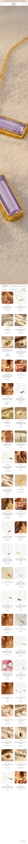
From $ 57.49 (20, 332)
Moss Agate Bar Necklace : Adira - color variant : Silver (19, 695)
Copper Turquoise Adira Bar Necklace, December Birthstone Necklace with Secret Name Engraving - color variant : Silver (5, 695)
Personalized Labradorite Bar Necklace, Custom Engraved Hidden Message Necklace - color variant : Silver (19, 511)
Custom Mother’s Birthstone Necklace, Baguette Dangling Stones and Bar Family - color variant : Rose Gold (8, 718)
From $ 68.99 (7, 310)
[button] (23, 4)
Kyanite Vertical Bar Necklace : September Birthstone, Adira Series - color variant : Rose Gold (8, 464)
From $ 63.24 (7, 332)
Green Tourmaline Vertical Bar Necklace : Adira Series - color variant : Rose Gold (8, 785)
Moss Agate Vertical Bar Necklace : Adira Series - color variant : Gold (20, 673)
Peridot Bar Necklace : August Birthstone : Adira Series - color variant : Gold (20, 420)
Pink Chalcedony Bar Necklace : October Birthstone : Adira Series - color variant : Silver (19, 580)
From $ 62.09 (7, 379)
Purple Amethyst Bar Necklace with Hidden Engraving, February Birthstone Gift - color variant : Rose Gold (8, 488)
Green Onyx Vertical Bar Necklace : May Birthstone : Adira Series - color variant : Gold (7, 603)
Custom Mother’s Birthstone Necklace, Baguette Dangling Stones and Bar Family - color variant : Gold (5, 718)
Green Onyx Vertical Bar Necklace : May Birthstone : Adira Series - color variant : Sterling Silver (5, 603)
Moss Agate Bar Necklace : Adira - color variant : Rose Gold (22, 695)
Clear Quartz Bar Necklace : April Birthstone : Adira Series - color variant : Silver (19, 557)
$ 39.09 (20, 403)
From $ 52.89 (7, 425)
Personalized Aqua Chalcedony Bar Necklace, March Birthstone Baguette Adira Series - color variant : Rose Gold (22, 785)
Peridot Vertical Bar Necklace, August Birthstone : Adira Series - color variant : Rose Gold (8, 420)
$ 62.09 (20, 310)
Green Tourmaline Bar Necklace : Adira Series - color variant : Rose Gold (8, 534)
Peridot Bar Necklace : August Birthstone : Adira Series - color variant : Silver (19, 420)
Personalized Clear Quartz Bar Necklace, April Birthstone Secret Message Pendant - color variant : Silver (5, 627)
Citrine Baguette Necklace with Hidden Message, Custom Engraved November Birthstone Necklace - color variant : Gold (20, 464)
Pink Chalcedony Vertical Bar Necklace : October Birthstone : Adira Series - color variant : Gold (20, 649)
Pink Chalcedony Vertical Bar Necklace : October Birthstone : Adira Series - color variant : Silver (19, 649)
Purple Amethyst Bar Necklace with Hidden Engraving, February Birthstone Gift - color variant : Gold (7, 488)
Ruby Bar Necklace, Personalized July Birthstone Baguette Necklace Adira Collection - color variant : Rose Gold (22, 373)
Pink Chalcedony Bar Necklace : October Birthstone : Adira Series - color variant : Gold (20, 580)
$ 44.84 (20, 447)
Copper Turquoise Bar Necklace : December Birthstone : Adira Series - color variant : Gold (7, 557)
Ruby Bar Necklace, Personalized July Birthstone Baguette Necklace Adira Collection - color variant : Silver (19, 373)
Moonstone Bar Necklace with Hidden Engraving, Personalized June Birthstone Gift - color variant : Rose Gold (8, 396)
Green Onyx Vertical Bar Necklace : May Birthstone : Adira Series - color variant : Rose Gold (8, 603)
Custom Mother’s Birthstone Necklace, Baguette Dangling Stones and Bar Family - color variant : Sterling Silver (7, 718)
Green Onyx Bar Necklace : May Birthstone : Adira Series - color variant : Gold (20, 603)
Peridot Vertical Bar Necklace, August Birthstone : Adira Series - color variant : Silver (5, 420)
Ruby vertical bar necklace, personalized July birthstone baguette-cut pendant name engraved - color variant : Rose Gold (8, 580)
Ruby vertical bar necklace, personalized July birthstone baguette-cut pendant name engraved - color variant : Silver (5, 580)
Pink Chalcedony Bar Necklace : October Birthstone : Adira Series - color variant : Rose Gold (22, 580)
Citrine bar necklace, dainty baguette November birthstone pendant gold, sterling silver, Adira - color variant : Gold (20, 488)
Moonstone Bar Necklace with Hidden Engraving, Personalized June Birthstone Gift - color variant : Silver (5, 396)
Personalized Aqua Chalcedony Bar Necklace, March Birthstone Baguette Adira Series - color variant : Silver (19, 785)
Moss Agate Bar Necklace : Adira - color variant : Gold (20, 695)
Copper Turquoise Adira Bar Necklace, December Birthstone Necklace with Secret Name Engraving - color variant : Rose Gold (8, 695)
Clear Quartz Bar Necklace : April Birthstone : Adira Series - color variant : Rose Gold (22, 557)
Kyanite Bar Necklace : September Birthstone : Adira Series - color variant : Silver (19, 396)
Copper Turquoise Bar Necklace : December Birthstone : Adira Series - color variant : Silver (5, 557)
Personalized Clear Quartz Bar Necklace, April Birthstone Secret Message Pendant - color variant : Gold (7, 627)
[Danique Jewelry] (14, 4)
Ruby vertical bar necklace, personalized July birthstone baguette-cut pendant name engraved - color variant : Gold (7, 580)
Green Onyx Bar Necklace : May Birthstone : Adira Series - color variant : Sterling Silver (19, 603)
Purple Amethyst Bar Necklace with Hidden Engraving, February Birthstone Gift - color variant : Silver (5, 488)
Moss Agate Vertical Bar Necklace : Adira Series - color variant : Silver (19, 673)
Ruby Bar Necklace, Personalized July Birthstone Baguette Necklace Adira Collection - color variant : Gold (20, 373)
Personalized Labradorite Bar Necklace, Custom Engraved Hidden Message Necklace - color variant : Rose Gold (22, 511)
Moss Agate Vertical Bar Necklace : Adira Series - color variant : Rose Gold (22, 673)
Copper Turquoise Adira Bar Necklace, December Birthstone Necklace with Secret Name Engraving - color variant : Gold (7, 695)
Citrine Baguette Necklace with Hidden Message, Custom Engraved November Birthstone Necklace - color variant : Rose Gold (22, 464)
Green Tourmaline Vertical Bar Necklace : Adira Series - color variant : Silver (5, 785)
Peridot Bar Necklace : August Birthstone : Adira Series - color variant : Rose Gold (22, 420)
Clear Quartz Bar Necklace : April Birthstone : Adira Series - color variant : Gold (20, 557)
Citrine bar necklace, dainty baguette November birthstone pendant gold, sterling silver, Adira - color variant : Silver (19, 488)
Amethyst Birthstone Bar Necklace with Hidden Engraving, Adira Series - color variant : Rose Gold (22, 349)
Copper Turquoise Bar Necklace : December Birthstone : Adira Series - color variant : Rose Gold (8, 557)
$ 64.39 (7, 353)
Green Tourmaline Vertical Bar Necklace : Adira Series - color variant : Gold (7, 785)
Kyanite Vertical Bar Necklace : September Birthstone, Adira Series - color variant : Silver (5, 464)
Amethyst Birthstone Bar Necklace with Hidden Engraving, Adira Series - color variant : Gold (20, 349)
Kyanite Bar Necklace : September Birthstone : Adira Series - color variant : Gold (20, 396)
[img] (7, 355)
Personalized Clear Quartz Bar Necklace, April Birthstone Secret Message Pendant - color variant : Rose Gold (8, 627)
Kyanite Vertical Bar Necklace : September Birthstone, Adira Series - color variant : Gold (7, 464)
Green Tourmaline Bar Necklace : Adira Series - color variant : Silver (5, 534)
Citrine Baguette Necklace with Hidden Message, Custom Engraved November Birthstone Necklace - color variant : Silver (19, 464)
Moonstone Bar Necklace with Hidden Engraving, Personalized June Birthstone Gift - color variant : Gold (7, 396)
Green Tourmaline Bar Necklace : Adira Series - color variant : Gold (7, 534)
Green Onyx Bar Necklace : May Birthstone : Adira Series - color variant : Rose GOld (22, 603)
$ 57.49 (7, 678)
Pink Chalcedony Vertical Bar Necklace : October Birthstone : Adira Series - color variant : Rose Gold (22, 649)
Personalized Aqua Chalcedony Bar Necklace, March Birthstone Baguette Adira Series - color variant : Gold (20, 785)
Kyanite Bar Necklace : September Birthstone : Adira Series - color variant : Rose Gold (22, 396)
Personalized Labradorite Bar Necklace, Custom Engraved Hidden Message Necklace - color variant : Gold (20, 511)
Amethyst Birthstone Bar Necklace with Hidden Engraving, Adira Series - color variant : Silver (19, 349)
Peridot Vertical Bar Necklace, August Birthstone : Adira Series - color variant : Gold (7, 420)
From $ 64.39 (20, 586)
